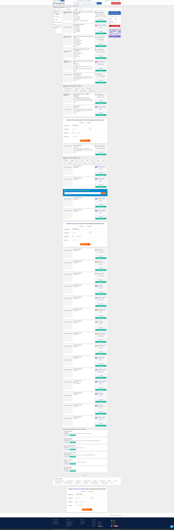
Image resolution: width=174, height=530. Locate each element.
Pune (65, 162)
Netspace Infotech (101, 49)
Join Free (62, 0)
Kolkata (103, 160)
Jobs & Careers (94, 522)
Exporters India (59, 3)
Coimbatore (70, 162)
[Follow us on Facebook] (111, 526)
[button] (96, 3)
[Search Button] (66, 9)
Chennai (82, 160)
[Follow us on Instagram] (117, 526)
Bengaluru (98, 160)
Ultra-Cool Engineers (101, 178)
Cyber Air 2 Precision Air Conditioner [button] (70, 445)
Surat (89, 162)
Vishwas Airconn (100, 405)
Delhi (77, 160)
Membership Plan (55, 522)
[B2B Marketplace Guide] (115, 526)
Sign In (59, 0)
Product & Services (67, 125)
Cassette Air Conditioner (67, 90)
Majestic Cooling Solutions (102, 166)
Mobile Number (66, 236)
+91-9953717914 (80, 0)
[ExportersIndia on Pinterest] (114, 526)
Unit (115, 18)
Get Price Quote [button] (75, 14)
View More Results (84, 475)
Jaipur (80, 162)
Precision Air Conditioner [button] (77, 177)
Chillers (83, 88)
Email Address (66, 136)
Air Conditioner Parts (89, 88)
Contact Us (99, 522)
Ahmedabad (80, 9)
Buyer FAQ (67, 526)
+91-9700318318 (88, 0)
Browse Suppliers (68, 522)
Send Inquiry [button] (101, 21)
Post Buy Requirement (116, 3)
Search (99, 3)
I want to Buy (82, 122)
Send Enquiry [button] (73, 435)
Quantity (110, 18)
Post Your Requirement (69, 521)
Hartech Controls (100, 94)
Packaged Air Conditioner (92, 90)
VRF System (75, 90)
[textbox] (62, 9)
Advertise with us (55, 521)
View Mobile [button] (67, 435)
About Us (93, 521)
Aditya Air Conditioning (101, 198)
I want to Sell (89, 122)
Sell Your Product (82, 521)
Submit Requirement (114, 25)
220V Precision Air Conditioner (78, 24)
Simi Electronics (100, 285)
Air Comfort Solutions (101, 357)
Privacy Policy (114, 529)
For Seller (113, 0)
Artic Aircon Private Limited (102, 381)
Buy (115, 16)
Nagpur (85, 162)
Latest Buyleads (82, 522)
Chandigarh (72, 160)
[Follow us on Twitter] (113, 526)
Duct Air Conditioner (83, 90)
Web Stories (100, 521)
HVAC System (77, 88)
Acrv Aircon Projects (101, 273)
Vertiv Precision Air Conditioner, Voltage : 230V (81, 49)
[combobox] (73, 133)
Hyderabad (92, 160)
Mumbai (87, 160)
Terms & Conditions (118, 529)
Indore (75, 162)
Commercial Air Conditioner (68, 88)
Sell (118, 16)
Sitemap (93, 526)
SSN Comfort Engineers (101, 417)
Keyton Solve (100, 261)
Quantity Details (66, 129)
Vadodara (94, 162)
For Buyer (107, 0)
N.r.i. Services (100, 321)
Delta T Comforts (100, 249)
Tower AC (96, 88)
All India (76, 9)
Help (119, 0)
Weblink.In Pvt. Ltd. (61, 529)
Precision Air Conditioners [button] (77, 197)
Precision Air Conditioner (77, 73)
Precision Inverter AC (76, 106)
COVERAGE (100, 526)
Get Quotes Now (85, 140)
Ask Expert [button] (103, 193)
